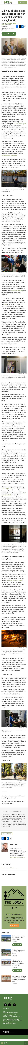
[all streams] (26, 1043)
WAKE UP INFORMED (14, 914)
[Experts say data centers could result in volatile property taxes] (6, 938)
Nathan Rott (9, 23)
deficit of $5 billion (6, 489)
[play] (2, 1043)
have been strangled (20, 124)
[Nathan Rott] (4, 847)
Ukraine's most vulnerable (9, 155)
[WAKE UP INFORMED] (14, 898)
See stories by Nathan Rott (17, 857)
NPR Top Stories (7, 833)
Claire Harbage (6, 864)
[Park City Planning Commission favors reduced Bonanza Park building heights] (6, 962)
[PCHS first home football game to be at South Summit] (6, 952)
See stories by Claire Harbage (9, 868)
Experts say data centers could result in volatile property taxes (18, 937)
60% (5, 304)
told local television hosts (14, 580)
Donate (23, 2)
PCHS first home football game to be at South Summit (18, 952)
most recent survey (17, 290)
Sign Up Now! (14, 925)
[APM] (14, 1032)
